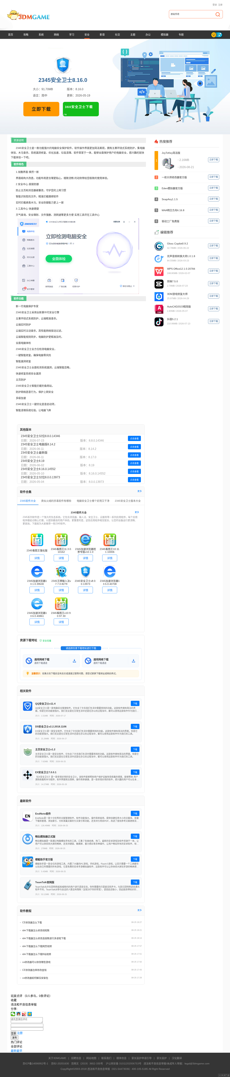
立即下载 (41, 109)
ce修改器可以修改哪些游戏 (36, 962)
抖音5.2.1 (172, 319)
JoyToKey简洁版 (171, 152)
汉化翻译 (177, 1058)
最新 (14, 1050)
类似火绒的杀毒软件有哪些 (56, 500)
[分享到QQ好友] (18, 1014)
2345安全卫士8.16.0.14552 (38, 469)
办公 (148, 34)
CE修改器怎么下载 (32, 922)
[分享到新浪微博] (24, 1014)
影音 (102, 34)
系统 (41, 34)
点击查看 (134, 438)
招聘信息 (76, 1058)
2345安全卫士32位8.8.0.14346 (40, 436)
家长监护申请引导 (142, 1058)
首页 (10, 34)
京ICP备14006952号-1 (35, 1063)
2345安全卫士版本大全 (128, 500)
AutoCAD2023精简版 (179, 306)
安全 (86, 34)
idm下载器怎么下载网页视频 (37, 946)
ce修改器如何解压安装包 (35, 978)
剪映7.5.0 (172, 281)
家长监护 (162, 1058)
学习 (71, 34)
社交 (117, 34)
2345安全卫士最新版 (34, 452)
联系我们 (106, 1058)
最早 (19, 1050)
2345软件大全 (28, 500)
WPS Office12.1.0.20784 (181, 268)
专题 (181, 34)
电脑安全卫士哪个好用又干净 (93, 500)
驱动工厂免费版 (170, 221)
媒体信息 (121, 1058)
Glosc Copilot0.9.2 (177, 243)
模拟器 (164, 34)
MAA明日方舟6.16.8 (173, 210)
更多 (139, 491)
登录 (215, 5)
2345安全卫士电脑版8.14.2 (38, 444)
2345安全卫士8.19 (32, 460)
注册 (220, 5)
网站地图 (91, 1058)
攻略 (25, 34)
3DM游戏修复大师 (177, 294)
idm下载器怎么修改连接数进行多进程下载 (44, 938)
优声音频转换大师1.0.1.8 (181, 256)
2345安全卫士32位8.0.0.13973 (40, 477)
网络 (56, 34)
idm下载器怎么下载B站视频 (36, 954)
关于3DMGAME (57, 1058)
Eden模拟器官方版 (172, 188)
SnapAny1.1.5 (170, 199)
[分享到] (29, 1014)
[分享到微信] (13, 1014)
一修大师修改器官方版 (174, 177)
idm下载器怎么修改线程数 (35, 930)
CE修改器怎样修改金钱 (34, 970)
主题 (132, 34)
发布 (14, 1037)
